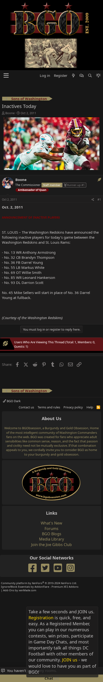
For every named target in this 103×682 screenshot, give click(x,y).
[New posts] (73, 75)
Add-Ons (8, 590)
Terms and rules (49, 407)
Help (89, 407)
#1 (99, 199)
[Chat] (82, 75)
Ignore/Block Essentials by (39, 586)
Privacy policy (73, 407)
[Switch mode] (98, 75)
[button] (6, 75)
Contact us (26, 407)
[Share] (93, 200)
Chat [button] (51, 678)
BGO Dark (13, 401)
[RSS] (98, 407)
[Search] (90, 75)
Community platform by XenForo (39, 583)
